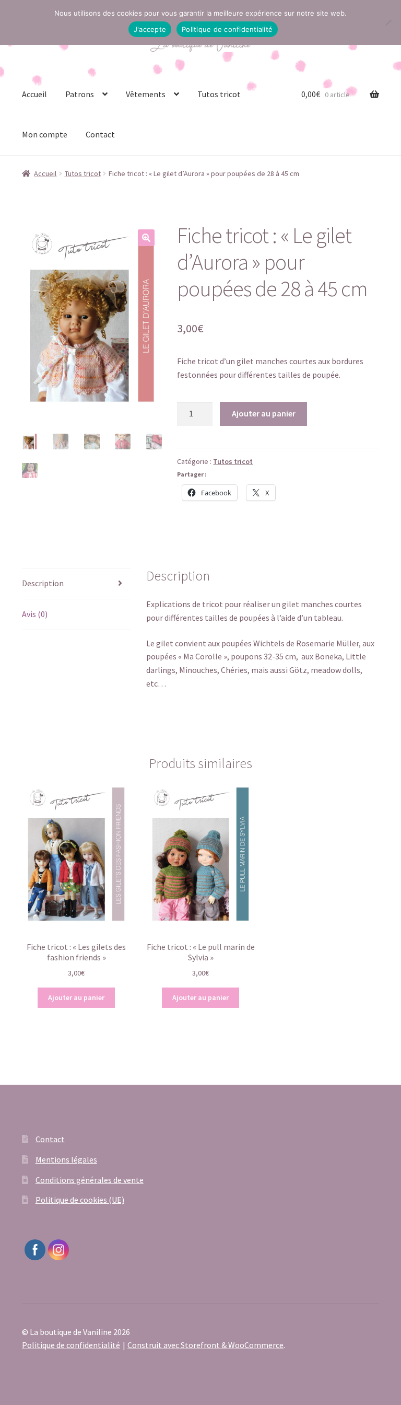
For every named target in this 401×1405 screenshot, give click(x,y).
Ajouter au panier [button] (76, 997)
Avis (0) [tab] (35, 614)
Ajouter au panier (264, 413)
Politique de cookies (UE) (80, 1199)
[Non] (388, 22)
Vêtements (146, 94)
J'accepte (150, 29)
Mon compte (44, 134)
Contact (100, 134)
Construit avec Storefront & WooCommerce (205, 1345)
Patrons (79, 94)
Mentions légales (66, 1159)
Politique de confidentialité (71, 1345)
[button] (146, 237)
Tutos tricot (219, 94)
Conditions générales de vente (90, 1180)
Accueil (34, 94)
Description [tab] (43, 583)
